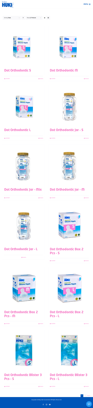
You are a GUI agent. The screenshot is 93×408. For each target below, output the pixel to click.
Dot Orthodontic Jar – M (67, 189)
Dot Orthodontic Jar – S (66, 130)
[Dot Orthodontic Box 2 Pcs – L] (69, 288)
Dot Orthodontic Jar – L (21, 249)
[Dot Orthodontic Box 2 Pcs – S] (69, 225)
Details (41, 78)
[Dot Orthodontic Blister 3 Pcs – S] (24, 350)
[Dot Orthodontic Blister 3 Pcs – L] (69, 350)
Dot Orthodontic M (64, 70)
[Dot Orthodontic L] (24, 105)
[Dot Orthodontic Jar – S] (69, 105)
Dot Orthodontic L (17, 130)
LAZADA (7, 78)
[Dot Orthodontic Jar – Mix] (24, 165)
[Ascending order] (23, 18)
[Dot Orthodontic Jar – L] (24, 225)
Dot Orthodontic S (17, 70)
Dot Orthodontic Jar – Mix (23, 189)
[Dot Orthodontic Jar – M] (69, 165)
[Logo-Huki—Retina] (7, 1)
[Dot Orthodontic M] (69, 46)
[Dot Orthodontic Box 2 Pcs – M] (24, 288)
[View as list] (48, 18)
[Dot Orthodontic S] (24, 46)
